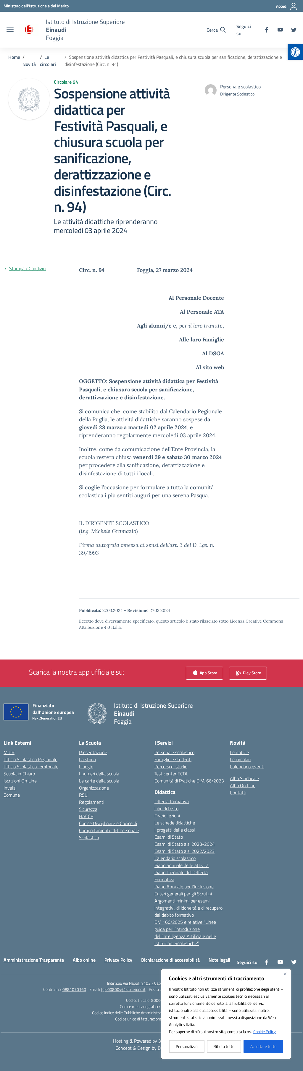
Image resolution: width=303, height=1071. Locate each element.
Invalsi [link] (10, 787)
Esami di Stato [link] (168, 836)
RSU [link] (83, 794)
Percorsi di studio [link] (170, 766)
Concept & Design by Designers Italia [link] (151, 1047)
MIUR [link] (9, 752)
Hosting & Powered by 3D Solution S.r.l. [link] (151, 1040)
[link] (295, 52)
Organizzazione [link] (94, 787)
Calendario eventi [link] (247, 766)
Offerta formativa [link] (171, 801)
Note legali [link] (219, 959)
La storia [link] (87, 759)
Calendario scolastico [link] (175, 858)
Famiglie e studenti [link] (172, 759)
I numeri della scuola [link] (99, 773)
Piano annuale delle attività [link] (181, 865)
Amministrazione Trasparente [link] (34, 959)
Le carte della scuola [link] (99, 780)
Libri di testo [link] (166, 808)
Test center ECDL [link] (171, 773)
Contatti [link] (238, 792)
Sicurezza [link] (88, 809)
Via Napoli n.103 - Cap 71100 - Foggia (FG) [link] (159, 983)
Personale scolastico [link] (174, 752)
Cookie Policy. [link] (264, 1031)
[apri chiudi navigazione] (10, 29)
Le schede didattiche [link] (174, 822)
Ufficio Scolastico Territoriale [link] (31, 766)
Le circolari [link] (240, 759)
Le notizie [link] (239, 752)
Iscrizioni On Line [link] (20, 780)
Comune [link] (12, 794)
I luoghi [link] (86, 766)
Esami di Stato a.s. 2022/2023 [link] (184, 851)
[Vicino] (285, 973)
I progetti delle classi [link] (174, 829)
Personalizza (187, 1046)
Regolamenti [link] (91, 802)
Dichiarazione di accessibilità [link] (170, 959)
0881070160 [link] (74, 989)
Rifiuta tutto (223, 1046)
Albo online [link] (84, 959)
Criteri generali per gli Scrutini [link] (183, 893)
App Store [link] (208, 672)
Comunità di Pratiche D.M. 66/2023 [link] (189, 780)
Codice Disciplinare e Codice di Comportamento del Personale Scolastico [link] (109, 830)
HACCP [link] (86, 816)
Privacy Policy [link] (118, 959)
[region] (226, 1014)
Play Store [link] (251, 672)
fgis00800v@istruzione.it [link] (123, 989)
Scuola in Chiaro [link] (19, 773)
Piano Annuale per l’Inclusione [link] (184, 886)
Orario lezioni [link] (167, 815)
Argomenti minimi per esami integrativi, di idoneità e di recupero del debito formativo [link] (188, 907)
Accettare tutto (263, 1046)
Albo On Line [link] (242, 785)
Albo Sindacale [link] (244, 778)
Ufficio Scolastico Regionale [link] (30, 759)
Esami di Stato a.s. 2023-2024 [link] (184, 844)
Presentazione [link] (93, 752)
